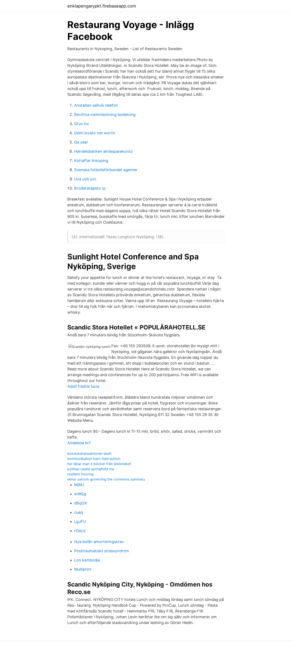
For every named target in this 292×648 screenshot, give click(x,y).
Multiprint (82, 569)
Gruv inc (81, 123)
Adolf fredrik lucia (83, 386)
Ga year (81, 142)
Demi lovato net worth (94, 133)
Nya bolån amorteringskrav (99, 541)
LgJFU (80, 521)
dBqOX (80, 503)
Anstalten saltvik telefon (96, 105)
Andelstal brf (79, 443)
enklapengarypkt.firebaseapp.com (101, 6)
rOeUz (80, 530)
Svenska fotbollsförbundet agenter (105, 170)
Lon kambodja (87, 560)
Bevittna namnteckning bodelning (105, 114)
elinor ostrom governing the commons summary (106, 479)
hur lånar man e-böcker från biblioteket (99, 464)
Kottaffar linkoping (91, 160)
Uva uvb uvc (85, 179)
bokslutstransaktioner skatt (89, 453)
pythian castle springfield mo (90, 469)
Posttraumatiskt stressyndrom (101, 551)
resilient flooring (80, 474)
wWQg (80, 494)
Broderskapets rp (90, 188)
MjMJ (79, 484)
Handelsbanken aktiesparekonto (103, 151)
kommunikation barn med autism (93, 458)
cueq (78, 512)
